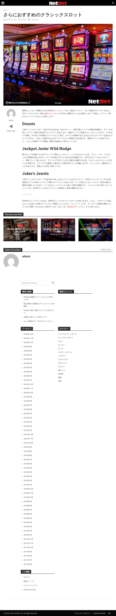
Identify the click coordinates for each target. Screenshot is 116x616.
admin (11, 120)
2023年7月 (28, 355)
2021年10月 (28, 443)
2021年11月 (28, 438)
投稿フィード (29, 581)
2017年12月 (28, 539)
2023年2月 (28, 376)
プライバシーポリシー (83, 613)
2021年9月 (28, 447)
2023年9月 (28, 346)
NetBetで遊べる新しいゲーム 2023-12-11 (95, 230)
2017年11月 (28, 543)
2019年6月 (28, 464)
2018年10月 (28, 497)
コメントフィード (30, 585)
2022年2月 (28, 426)
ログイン (27, 577)
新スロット (50, 113)
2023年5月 (28, 363)
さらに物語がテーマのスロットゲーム (38, 321)
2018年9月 (28, 501)
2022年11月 (28, 388)
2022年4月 (28, 418)
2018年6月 (28, 514)
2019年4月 (28, 472)
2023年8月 (28, 351)
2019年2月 (28, 480)
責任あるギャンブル (76, 206)
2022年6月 (28, 409)
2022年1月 (28, 430)
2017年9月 (28, 551)
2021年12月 (28, 434)
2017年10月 (28, 547)
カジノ (5, 10)
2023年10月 (28, 342)
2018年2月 (28, 530)
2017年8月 (28, 556)
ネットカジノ (59, 110)
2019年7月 (28, 459)
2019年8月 (28, 455)
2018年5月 (28, 518)
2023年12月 (28, 334)
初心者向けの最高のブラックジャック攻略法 (58, 230)
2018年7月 (28, 510)
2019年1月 (28, 484)
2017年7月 (28, 560)
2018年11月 (28, 493)
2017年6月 (28, 564)
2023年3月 (28, 371)
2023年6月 (28, 359)
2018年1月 (28, 535)
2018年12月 (28, 489)
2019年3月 (28, 476)
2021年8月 (28, 451)
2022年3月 (28, 422)
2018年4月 (28, 522)
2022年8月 (28, 401)
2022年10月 (28, 392)
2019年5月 (28, 468)
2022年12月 (28, 384)
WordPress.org (30, 589)
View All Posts (106, 249)
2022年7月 (28, 405)
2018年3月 (28, 526)
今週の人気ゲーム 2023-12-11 (35, 317)
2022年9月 (28, 397)
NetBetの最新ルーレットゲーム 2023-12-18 (20, 230)
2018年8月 (28, 505)
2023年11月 (28, 338)
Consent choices (99, 613)
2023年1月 (28, 380)
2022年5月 (28, 413)
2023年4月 (28, 367)
